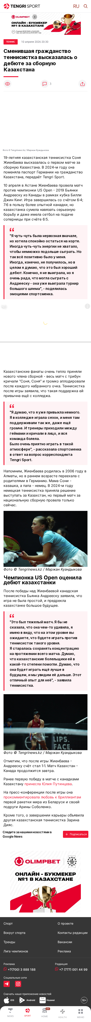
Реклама (64, 951)
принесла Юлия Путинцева (48, 784)
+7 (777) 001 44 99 (73, 969)
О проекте (65, 923)
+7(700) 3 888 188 (22, 969)
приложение (36, 994)
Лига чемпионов (16, 951)
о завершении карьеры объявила (55, 815)
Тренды (9, 942)
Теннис (10, 42)
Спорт (8, 923)
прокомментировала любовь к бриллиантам (42, 797)
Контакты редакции (72, 933)
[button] (76, 6)
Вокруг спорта (14, 933)
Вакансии (65, 942)
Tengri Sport (53, 177)
